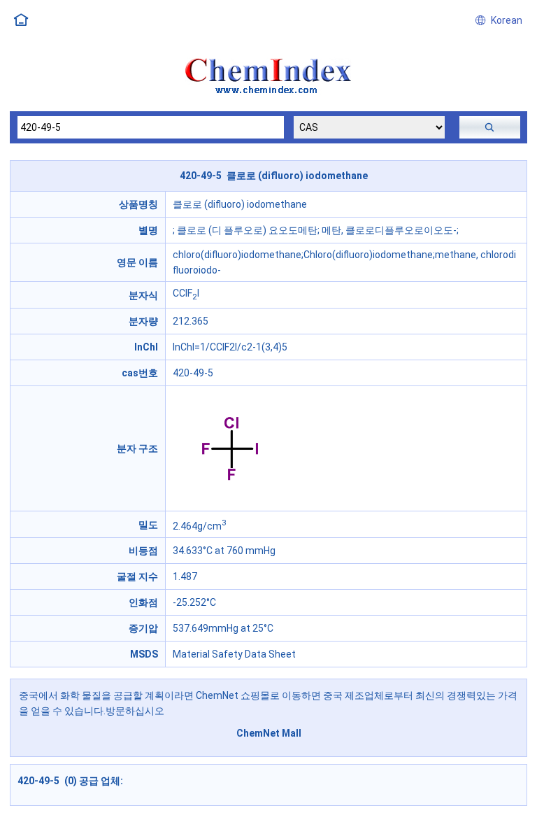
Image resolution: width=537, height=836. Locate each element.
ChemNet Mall (268, 733)
